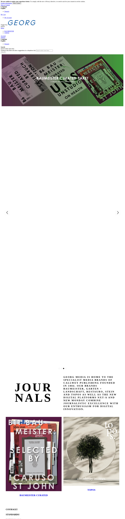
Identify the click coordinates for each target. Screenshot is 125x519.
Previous (7, 212)
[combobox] (44, 51)
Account (3, 36)
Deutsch (6, 11)
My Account (8, 17)
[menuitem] (9, 31)
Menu (2, 28)
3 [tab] (63, 368)
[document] (62, 2)
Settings (3, 37)
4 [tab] (65, 368)
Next (117, 212)
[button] (62, 8)
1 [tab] (59, 368)
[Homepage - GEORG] (22, 25)
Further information (6, 3)
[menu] (62, 32)
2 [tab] (61, 368)
